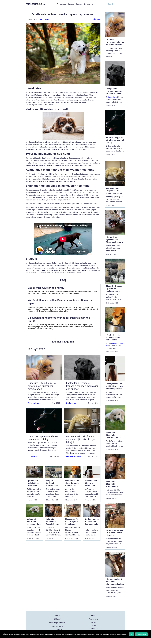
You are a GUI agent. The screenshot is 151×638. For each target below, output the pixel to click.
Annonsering (61, 4)
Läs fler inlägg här (63, 341)
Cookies (79, 4)
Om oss (71, 4)
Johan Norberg (33, 403)
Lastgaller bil (113, 97)
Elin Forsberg (71, 403)
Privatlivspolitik (141, 634)
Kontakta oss (88, 4)
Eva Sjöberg (32, 456)
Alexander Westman (73, 456)
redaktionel (96, 19)
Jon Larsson (44, 19)
